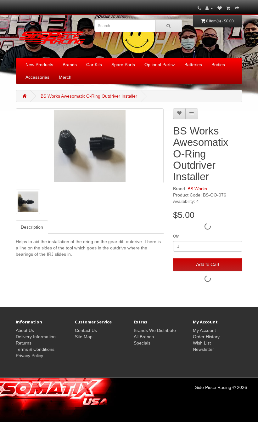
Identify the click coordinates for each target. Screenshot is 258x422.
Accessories (37, 77)
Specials (142, 342)
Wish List (202, 342)
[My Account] (209, 8)
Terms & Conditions (35, 349)
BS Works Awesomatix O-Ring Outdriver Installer (89, 96)
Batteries (193, 64)
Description (32, 227)
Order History (206, 336)
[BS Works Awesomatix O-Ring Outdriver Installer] (90, 145)
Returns (23, 342)
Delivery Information (36, 336)
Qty (176, 236)
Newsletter (203, 349)
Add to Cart (207, 264)
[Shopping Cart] (228, 8)
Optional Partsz (159, 64)
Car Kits (94, 64)
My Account (204, 330)
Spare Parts (123, 64)
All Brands (144, 336)
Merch (65, 77)
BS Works (197, 188)
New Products (39, 64)
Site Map (84, 336)
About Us (25, 330)
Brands (70, 64)
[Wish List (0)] (219, 8)
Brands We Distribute (155, 330)
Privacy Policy (29, 355)
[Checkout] (237, 8)
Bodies (218, 64)
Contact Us (86, 330)
